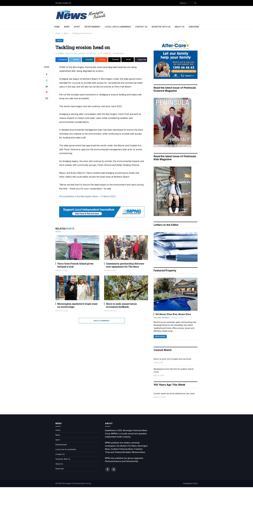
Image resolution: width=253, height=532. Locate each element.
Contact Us (141, 27)
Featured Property (162, 317)
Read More (160, 336)
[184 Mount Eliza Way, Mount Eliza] (176, 294)
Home (57, 27)
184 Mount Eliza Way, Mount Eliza (173, 314)
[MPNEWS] (81, 15)
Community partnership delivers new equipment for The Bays (125, 265)
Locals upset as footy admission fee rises (174, 393)
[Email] (47, 98)
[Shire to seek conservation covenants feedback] (126, 287)
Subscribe (194, 27)
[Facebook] (47, 74)
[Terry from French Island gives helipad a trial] (77, 247)
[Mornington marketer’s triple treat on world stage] (77, 287)
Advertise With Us (161, 27)
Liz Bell (61, 53)
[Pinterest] (47, 92)
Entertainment (92, 27)
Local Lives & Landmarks (118, 27)
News (67, 27)
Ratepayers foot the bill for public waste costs (174, 370)
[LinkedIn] (47, 86)
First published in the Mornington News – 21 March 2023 (87, 196)
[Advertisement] (126, 509)
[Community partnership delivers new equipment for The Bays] (126, 247)
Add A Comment (102, 321)
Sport (77, 27)
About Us (179, 27)
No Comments (105, 53)
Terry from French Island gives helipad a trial (75, 265)
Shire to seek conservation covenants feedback (121, 305)
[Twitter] (47, 80)
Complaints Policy (190, 483)
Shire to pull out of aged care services (172, 359)
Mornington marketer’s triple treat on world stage (77, 305)
